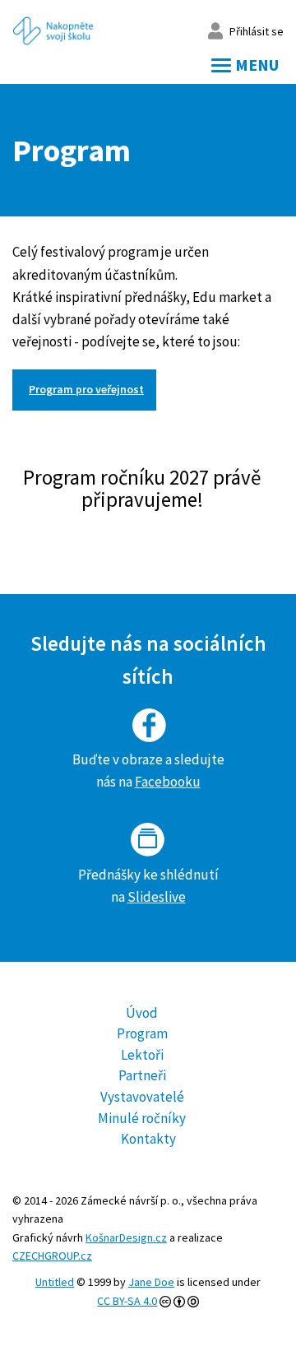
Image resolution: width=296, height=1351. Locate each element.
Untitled (54, 1281)
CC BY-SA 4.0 (127, 1300)
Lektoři (142, 1055)
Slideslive (156, 897)
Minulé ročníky (142, 1118)
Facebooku (168, 782)
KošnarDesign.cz (126, 1237)
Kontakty (148, 1139)
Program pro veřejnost (86, 389)
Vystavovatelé (142, 1097)
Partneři (142, 1075)
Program (142, 1033)
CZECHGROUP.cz (52, 1255)
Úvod (142, 1013)
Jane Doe (151, 1281)
